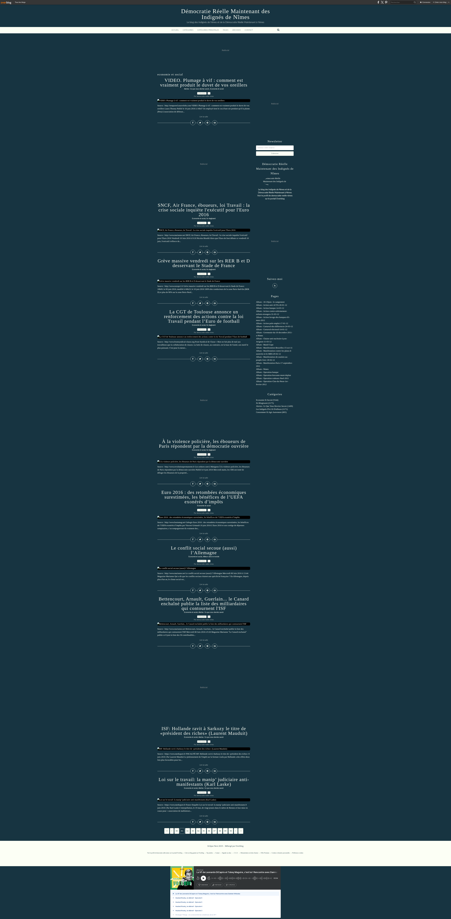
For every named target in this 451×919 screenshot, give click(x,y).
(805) (271, 412)
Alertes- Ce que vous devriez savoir (196, 89)
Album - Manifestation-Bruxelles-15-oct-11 (274, 348)
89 (225, 831)
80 (177, 831)
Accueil (175, 30)
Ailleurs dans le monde (211, 557)
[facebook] (378, 2)
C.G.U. (236, 853)
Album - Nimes (262, 369)
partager (218, 885)
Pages (225, 30)
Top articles (209, 853)
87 (215, 831)
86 (209, 831)
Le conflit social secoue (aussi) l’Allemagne (204, 550)
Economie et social (217, 89)
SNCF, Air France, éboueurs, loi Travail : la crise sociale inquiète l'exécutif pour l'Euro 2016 (204, 210)
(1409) (274, 406)
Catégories (188, 30)
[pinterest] (386, 2)
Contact (249, 30)
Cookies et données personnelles (281, 853)
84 (198, 831)
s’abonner (204, 885)
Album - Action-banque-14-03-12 (270, 308)
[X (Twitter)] (382, 2)
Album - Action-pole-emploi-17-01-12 (272, 323)
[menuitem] (175, 30)
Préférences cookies (297, 853)
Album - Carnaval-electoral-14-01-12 (271, 329)
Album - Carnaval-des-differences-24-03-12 (274, 326)
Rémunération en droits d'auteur (249, 853)
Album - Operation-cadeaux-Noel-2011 (272, 378)
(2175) (265, 403)
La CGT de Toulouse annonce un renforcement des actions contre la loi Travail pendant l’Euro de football (204, 316)
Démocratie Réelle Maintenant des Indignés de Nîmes (225, 14)
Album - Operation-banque (267, 372)
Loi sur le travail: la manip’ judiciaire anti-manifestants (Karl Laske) (204, 782)
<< (167, 831)
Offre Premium (265, 853)
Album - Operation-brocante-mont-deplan (273, 375)
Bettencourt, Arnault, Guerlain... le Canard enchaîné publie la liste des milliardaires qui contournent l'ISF (204, 603)
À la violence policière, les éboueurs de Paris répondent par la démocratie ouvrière (204, 444)
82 (188, 831)
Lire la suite (204, 117)
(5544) (267, 400)
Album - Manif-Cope (264, 345)
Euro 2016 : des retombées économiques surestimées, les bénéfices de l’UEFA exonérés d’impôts (203, 497)
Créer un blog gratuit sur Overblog (194, 853)
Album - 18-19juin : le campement (270, 302)
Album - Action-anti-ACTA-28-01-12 (271, 305)
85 (204, 831)
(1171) (272, 409)
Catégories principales (208, 30)
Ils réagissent (211, 218)
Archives (236, 30)
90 (231, 831)
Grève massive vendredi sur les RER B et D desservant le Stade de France (204, 263)
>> (241, 831)
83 (193, 831)
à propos (232, 885)
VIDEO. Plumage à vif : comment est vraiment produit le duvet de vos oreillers (203, 83)
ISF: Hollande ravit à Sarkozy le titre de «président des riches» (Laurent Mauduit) (203, 731)
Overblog (239, 846)
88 (220, 831)
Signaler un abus (227, 853)
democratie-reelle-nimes (281, 196)
